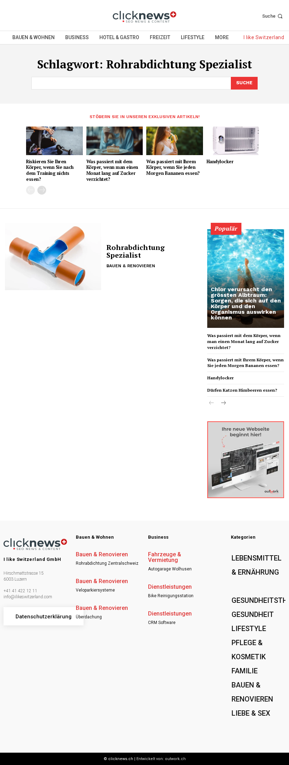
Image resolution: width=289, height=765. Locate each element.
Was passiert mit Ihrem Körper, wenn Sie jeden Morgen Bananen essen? (173, 167)
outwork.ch (175, 759)
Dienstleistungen (170, 587)
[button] (273, 16)
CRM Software (162, 622)
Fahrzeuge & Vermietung (164, 557)
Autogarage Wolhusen (170, 569)
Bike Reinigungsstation (170, 595)
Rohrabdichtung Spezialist (135, 251)
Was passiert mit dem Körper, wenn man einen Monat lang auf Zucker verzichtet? (112, 170)
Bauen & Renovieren (130, 265)
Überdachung (89, 616)
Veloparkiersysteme (95, 590)
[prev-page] (30, 190)
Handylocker (220, 161)
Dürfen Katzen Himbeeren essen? (242, 390)
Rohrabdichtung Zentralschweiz (107, 563)
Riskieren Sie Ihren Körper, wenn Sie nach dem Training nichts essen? (50, 170)
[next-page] (41, 190)
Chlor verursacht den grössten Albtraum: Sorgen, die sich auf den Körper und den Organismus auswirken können (246, 303)
